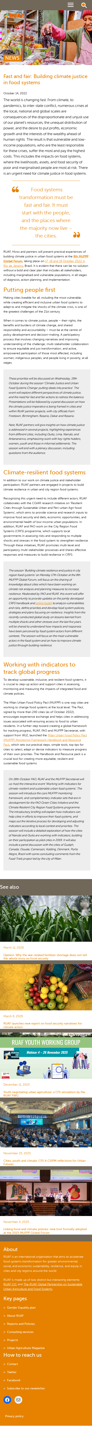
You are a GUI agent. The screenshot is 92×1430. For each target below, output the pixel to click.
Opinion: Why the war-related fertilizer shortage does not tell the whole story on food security (45, 956)
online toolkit (44, 603)
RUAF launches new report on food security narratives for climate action (42, 1025)
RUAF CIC (10, 1284)
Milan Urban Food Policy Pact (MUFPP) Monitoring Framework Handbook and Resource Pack (45, 740)
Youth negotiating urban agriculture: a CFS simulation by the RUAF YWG (44, 1094)
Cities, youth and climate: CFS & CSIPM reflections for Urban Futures (44, 1162)
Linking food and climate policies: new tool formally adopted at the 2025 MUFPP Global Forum (45, 1231)
